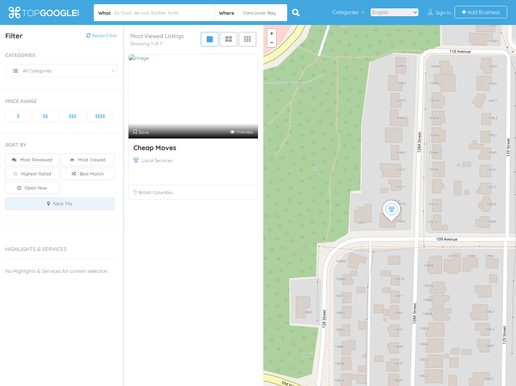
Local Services (157, 160)
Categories (345, 12)
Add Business (483, 12)
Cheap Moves (154, 147)
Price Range (21, 101)
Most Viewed (91, 159)
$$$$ (100, 116)
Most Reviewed (35, 159)
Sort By (15, 145)
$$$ (72, 116)
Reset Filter (104, 35)
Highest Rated (35, 173)
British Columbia (156, 192)
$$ (45, 116)
